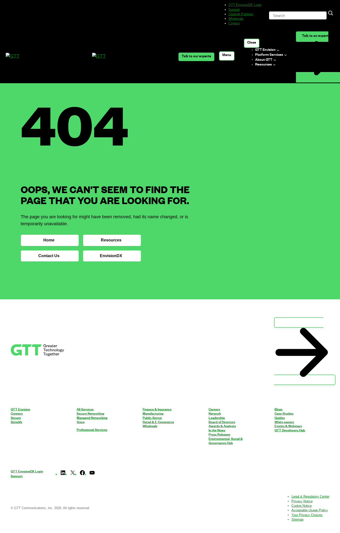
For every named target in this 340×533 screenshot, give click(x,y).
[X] (73, 474)
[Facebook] (82, 474)
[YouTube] (92, 474)
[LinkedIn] (63, 474)
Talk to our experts (196, 57)
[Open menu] (227, 56)
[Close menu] (252, 43)
